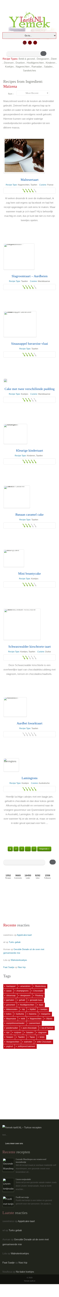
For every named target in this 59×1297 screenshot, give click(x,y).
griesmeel (10, 1005)
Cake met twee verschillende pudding (30, 389)
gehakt (22, 1000)
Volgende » (44, 849)
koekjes (43, 1009)
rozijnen (17, 1032)
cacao (9, 991)
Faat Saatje (8, 967)
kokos (8, 1014)
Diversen (9, 62)
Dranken (20, 62)
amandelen (25, 986)
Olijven (49, 1019)
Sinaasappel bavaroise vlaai (29, 343)
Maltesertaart (30, 179)
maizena (32, 1014)
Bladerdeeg (40, 986)
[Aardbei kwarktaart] (15, 707)
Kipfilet (33, 1009)
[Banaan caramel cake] (17, 496)
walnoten (28, 1042)
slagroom (42, 1032)
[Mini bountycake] (14, 558)
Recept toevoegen (25, 43)
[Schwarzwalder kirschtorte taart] (22, 624)
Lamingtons (30, 778)
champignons (22, 991)
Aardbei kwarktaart (29, 723)
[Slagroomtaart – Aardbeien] (19, 256)
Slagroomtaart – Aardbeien (30, 276)
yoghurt (9, 1046)
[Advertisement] (19, 902)
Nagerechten (23, 66)
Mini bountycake (29, 573)
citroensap (11, 995)
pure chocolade (30, 1028)
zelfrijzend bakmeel (26, 1046)
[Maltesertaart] (24, 155)
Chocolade (38, 991)
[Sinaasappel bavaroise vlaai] (20, 324)
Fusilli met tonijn (22, 1197)
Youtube (35, 42)
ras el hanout (47, 1028)
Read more (30, 228)
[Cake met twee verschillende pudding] (5, 380)
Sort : (10, 93)
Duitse (48, 652)
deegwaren (25, 995)
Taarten (33, 185)
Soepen (9, 1037)
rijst (7, 1032)
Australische (44, 783)
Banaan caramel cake (29, 514)
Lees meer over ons (14, 1143)
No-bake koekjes (25, 1271)
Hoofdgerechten (35, 62)
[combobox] (33, 93)
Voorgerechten (12, 1042)
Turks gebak (15, 942)
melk (23, 1019)
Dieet (54, 58)
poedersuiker (12, 1028)
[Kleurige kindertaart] (15, 434)
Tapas (32, 1037)
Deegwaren (43, 58)
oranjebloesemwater (15, 1023)
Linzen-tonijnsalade (23, 1179)
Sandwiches (29, 70)
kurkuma (20, 1014)
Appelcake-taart (24, 935)
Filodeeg (39, 995)
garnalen (10, 1000)
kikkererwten (12, 1009)
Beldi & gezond (27, 58)
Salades (48, 66)
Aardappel (11, 986)
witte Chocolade (44, 1042)
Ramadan (36, 66)
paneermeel (34, 1023)
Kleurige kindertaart (29, 450)
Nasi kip (22, 967)
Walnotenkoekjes (19, 960)
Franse (50, 185)
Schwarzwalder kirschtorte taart (29, 646)
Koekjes (9, 66)
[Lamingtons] (11, 764)
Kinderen (50, 62)
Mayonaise (11, 1019)
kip (23, 1009)
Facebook (30, 42)
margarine (45, 1014)
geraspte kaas (36, 1000)
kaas (41, 1005)
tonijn (42, 1037)
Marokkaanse (44, 281)
